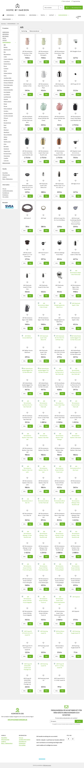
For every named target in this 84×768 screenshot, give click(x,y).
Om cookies (5, 196)
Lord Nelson (7, 94)
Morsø (5, 106)
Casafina (6, 158)
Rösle (5, 127)
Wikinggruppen (47, 765)
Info (24, 61)
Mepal (5, 104)
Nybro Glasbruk (8, 108)
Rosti (5, 125)
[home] (3, 15)
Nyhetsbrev (5, 194)
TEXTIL (43, 15)
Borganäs (6, 146)
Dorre (5, 66)
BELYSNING (32, 15)
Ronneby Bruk (7, 122)
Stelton (5, 137)
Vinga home (7, 156)
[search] (60, 7)
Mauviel (6, 99)
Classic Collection (8, 59)
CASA (5, 56)
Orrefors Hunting (8, 113)
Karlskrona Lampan (9, 80)
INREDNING (10, 15)
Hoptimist (6, 148)
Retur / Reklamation (7, 179)
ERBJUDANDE (6, 19)
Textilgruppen (7, 141)
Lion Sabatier (7, 92)
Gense (5, 71)
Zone (5, 144)
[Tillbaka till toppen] (80, 765)
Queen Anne (7, 151)
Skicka (79, 721)
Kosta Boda (7, 87)
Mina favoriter (6, 175)
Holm (5, 75)
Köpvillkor (5, 173)
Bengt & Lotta (7, 49)
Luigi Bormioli (7, 97)
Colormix (6, 160)
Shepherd (6, 130)
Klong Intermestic (8, 85)
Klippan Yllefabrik (8, 82)
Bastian (5, 47)
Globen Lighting (8, 73)
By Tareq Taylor (7, 153)
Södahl (5, 139)
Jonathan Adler (7, 78)
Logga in (4, 177)
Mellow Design (7, 101)
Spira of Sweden (8, 134)
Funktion (6, 68)
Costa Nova (7, 61)
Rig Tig (5, 120)
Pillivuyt (6, 118)
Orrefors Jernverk (8, 115)
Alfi (4, 45)
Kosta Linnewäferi (8, 89)
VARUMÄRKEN (62, 15)
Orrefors (6, 111)
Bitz (5, 52)
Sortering (24, 31)
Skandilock (6, 132)
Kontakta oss (5, 192)
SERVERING (21, 15)
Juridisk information (7, 190)
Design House (7, 63)
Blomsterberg (7, 54)
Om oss (4, 188)
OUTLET (51, 15)
